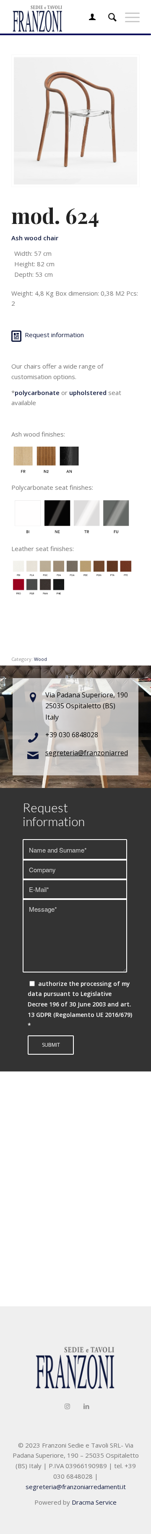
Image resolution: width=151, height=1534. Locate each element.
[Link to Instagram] (67, 1406)
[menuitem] (88, 17)
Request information (54, 334)
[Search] (108, 17)
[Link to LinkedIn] (86, 1406)
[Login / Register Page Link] (88, 17)
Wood (40, 659)
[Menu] (128, 17)
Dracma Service (94, 1502)
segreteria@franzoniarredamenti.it (76, 1486)
